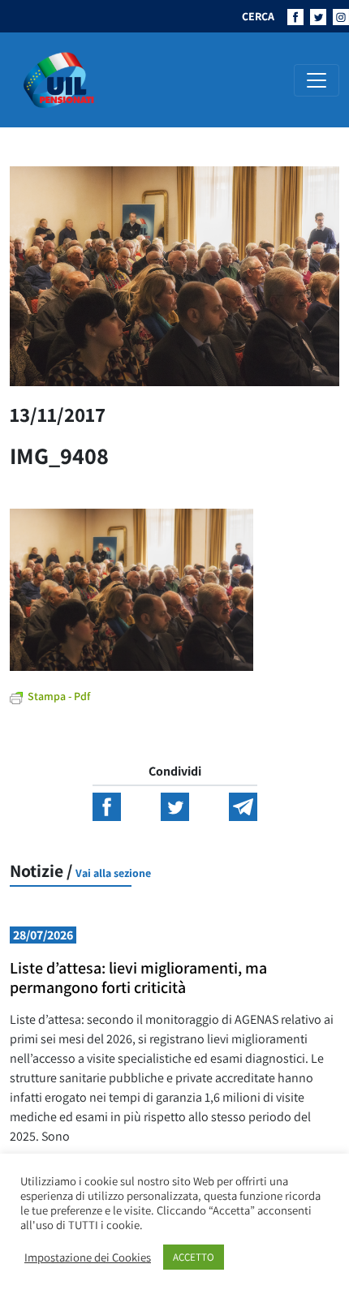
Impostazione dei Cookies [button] (87, 1257)
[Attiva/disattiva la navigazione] (316, 80)
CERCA (258, 16)
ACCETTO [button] (193, 1257)
